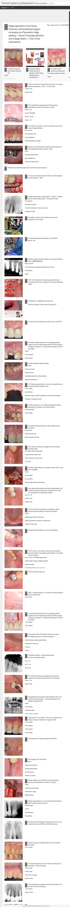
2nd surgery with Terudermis (37, 759)
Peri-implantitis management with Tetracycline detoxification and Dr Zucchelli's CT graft (43, 106)
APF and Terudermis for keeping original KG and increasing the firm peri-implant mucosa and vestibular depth (45, 282)
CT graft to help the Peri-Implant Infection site (14, 71)
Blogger (40, 906)
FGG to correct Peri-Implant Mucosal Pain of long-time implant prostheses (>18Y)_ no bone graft (45, 85)
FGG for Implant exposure (36, 572)
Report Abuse (46, 906)
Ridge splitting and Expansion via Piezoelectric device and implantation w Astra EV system (43, 781)
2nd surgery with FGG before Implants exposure (43, 634)
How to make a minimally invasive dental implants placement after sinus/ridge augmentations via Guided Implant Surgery (45, 553)
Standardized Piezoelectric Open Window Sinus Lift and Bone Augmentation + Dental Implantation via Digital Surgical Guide (45, 699)
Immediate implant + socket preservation (41, 655)
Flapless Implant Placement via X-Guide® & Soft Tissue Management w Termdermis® (36, 73)
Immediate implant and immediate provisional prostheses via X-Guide (42, 218)
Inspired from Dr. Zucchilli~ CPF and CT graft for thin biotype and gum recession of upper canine (45, 719)
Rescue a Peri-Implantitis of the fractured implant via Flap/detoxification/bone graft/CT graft (45, 148)
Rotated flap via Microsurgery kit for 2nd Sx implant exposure (27, 168)
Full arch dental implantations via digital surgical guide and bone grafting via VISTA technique (43, 510)
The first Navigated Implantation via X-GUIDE (42, 238)
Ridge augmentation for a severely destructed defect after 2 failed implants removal (45, 802)
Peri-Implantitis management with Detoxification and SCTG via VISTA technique (45, 885)
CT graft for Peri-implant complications (58, 70)
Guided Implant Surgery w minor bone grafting (43, 530)
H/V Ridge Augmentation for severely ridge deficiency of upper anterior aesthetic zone (45, 385)
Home (12, 7)
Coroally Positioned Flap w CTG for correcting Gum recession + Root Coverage (44, 864)
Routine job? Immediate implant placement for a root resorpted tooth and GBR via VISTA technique (45, 823)
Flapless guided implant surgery (38, 363)
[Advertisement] (35, 15)
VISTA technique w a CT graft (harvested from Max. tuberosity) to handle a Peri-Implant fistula (44, 406)
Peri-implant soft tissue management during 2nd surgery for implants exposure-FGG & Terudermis (44, 677)
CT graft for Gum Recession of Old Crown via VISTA (45, 322)
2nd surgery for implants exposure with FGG (42, 738)
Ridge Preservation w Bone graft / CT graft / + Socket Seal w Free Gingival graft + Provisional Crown (45, 197)
